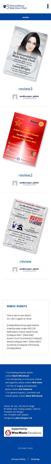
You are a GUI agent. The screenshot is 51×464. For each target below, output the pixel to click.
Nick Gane (37, 382)
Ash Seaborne (25, 389)
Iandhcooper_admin (29, 96)
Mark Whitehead (21, 375)
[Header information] (42, 6)
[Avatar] (15, 97)
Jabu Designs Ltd (23, 418)
